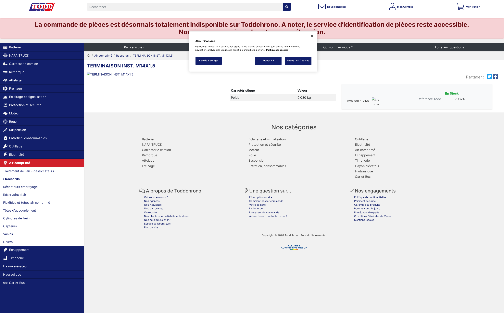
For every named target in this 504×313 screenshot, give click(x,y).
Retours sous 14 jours (367, 208)
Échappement (19, 250)
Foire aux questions (449, 47)
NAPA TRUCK (19, 55)
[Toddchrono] (42, 7)
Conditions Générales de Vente (372, 216)
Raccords (12, 179)
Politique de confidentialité (370, 197)
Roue (13, 121)
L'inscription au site (260, 197)
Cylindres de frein (16, 218)
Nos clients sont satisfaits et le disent (166, 216)
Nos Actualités (153, 204)
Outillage (15, 146)
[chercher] (287, 7)
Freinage (15, 88)
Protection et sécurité (25, 105)
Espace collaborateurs (157, 223)
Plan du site (151, 227)
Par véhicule (133, 47)
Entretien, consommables (28, 138)
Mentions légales (364, 219)
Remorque (16, 72)
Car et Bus (17, 283)
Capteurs (10, 226)
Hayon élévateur (15, 266)
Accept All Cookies (298, 60)
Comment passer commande (266, 201)
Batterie (15, 47)
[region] (253, 51)
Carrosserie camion (23, 64)
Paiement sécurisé (365, 201)
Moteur (14, 113)
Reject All (268, 60)
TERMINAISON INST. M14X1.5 (153, 55)
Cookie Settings (208, 60)
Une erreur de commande (264, 212)
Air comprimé (19, 163)
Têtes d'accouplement (19, 210)
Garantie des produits (367, 204)
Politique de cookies (277, 50)
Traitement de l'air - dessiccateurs (28, 171)
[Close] (312, 36)
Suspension (17, 130)
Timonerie (16, 258)
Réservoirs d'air (14, 195)
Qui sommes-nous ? (338, 47)
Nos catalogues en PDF (158, 219)
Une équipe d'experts (366, 212)
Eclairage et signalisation (27, 97)
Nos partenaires (153, 208)
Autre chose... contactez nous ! (268, 216)
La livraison (256, 208)
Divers (8, 242)
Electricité (16, 154)
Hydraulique (12, 274)
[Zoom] (136, 75)
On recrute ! (151, 212)
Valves (8, 234)
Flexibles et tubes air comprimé (26, 202)
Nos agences (152, 201)
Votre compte (257, 204)
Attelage (15, 80)
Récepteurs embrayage (20, 187)
